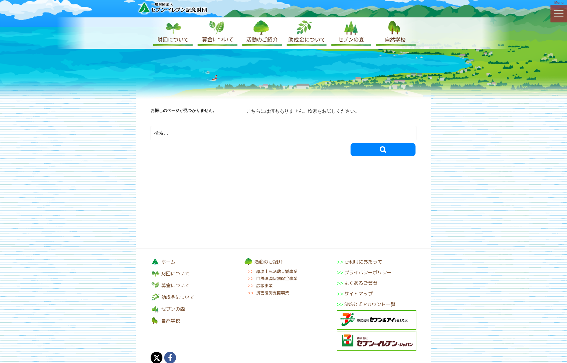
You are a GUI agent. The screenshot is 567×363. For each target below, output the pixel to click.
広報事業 (264, 286)
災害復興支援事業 (272, 293)
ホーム (168, 262)
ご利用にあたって (363, 262)
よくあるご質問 (360, 283)
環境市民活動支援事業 (276, 271)
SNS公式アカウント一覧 (369, 304)
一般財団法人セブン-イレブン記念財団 (173, 7)
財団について (173, 33)
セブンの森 (350, 33)
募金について (217, 33)
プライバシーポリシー (368, 272)
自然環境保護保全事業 (276, 279)
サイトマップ (358, 293)
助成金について (306, 33)
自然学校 (394, 33)
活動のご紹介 (261, 33)
